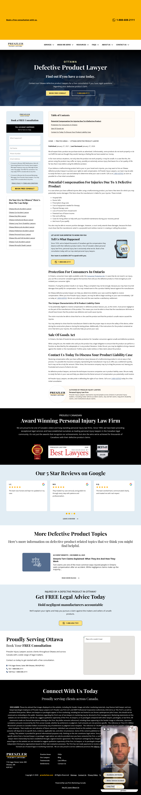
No (67, 403)
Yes (73, 403)
